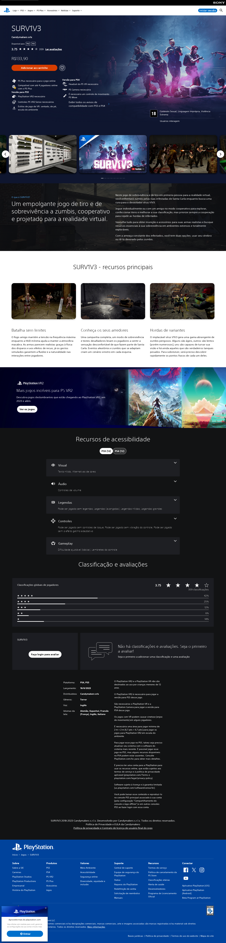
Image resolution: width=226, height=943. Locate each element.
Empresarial (18, 885)
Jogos (30, 10)
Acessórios (52, 10)
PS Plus (40, 10)
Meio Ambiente (88, 867)
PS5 (22, 10)
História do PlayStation (23, 890)
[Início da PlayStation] (7, 10)
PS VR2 (49, 876)
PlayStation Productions (24, 881)
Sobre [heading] (15, 863)
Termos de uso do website (184, 936)
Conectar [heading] (187, 863)
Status (117, 880)
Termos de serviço (157, 867)
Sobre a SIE (18, 867)
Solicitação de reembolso (127, 893)
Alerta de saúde (156, 884)
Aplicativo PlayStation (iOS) (195, 885)
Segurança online (89, 876)
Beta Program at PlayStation (196, 897)
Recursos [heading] (153, 863)
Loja (15, 10)
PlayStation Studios (22, 876)
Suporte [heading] (118, 863)
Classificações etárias (159, 880)
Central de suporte (123, 867)
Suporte (76, 10)
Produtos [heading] (51, 863)
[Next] (220, 154)
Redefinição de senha (125, 888)
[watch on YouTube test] (138, 169)
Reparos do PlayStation (126, 884)
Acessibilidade (87, 872)
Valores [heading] (84, 863)
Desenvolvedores (156, 888)
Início (15, 854)
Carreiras (16, 872)
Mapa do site (207, 936)
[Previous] (5, 154)
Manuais (118, 897)
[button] (113, 154)
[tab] (106, 451)
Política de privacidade (157, 936)
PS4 (48, 872)
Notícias (64, 10)
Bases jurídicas (135, 936)
